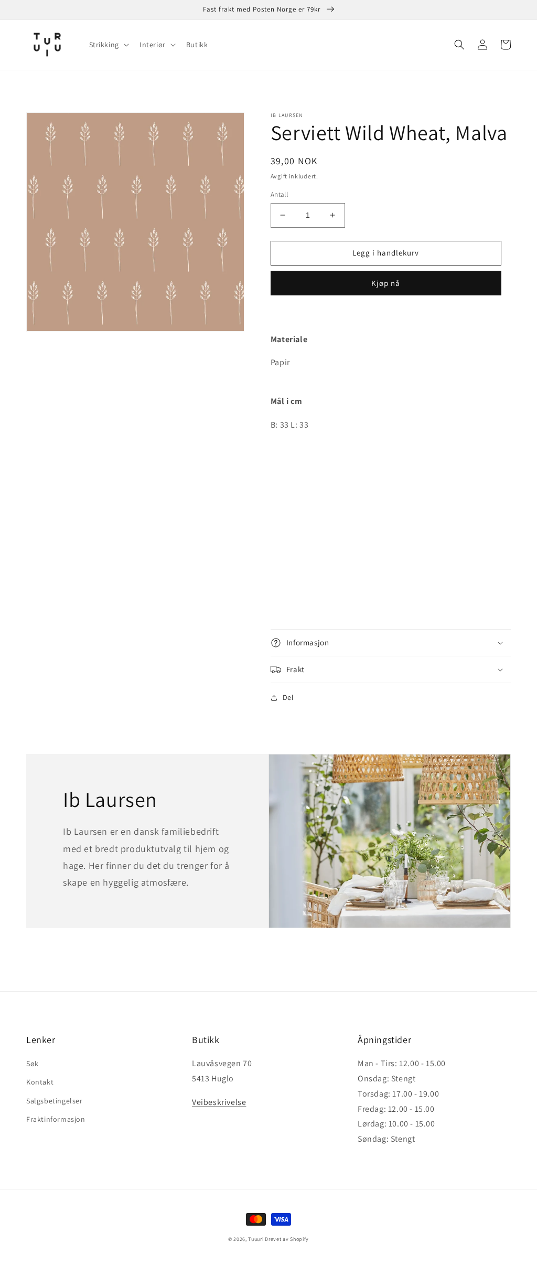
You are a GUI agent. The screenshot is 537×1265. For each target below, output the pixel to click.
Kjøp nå (385, 283)
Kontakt (39, 1082)
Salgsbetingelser (54, 1100)
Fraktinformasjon (55, 1119)
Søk (32, 1063)
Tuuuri (255, 1239)
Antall (279, 194)
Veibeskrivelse (219, 1102)
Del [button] (288, 697)
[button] (108, 45)
